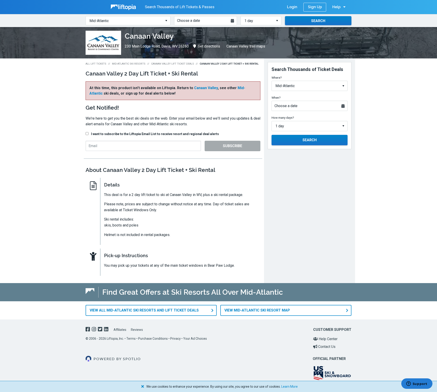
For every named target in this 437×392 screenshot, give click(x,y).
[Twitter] (100, 330)
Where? (277, 77)
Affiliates (120, 330)
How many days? (283, 117)
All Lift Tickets (96, 63)
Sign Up (315, 7)
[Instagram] (94, 330)
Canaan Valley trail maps (245, 46)
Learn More (289, 386)
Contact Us (326, 346)
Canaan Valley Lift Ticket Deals (172, 63)
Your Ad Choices (195, 338)
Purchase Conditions (153, 338)
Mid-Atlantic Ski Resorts (128, 63)
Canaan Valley (206, 88)
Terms (131, 338)
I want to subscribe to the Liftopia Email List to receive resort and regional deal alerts (155, 134)
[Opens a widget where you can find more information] (416, 384)
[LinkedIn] (106, 330)
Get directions (209, 46)
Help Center (328, 339)
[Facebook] (88, 330)
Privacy (175, 338)
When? (276, 97)
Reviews (137, 330)
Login (292, 7)
